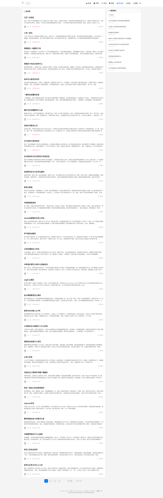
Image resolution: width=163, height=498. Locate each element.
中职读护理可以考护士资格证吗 (36, 264)
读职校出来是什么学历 (32, 342)
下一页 (70, 481)
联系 (98, 491)
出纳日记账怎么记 (31, 126)
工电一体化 (28, 33)
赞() (100, 26)
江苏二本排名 (29, 18)
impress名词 (29, 403)
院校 (112, 3)
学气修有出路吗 (30, 234)
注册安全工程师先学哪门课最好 (36, 372)
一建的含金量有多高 (31, 95)
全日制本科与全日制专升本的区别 (36, 156)
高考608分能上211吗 (32, 311)
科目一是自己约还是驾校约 (34, 388)
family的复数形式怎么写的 (34, 218)
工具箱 (135, 3)
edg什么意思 (29, 280)
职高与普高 (28, 187)
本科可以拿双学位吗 (31, 79)
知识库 (120, 3)
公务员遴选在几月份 (31, 249)
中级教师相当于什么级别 (33, 434)
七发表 (128, 3)
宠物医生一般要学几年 (32, 48)
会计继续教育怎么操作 (32, 295)
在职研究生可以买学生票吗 (34, 172)
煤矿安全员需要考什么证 (33, 110)
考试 (105, 3)
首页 (89, 3)
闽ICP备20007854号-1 (90, 491)
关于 (101, 491)
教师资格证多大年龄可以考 (34, 419)
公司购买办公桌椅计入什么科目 (36, 326)
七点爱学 (23, 3)
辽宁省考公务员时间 (31, 141)
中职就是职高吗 (30, 203)
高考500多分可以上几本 (33, 465)
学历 (97, 3)
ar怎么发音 (28, 357)
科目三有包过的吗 (31, 450)
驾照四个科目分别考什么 (33, 64)
